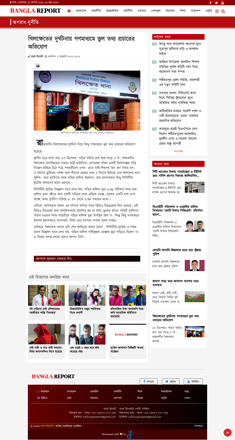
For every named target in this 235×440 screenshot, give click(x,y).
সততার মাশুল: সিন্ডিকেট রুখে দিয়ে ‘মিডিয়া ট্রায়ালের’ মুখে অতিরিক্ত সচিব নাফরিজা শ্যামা (177, 98)
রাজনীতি (96, 11)
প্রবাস (187, 398)
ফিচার (140, 398)
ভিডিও (43, 398)
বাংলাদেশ (81, 11)
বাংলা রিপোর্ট (46, 426)
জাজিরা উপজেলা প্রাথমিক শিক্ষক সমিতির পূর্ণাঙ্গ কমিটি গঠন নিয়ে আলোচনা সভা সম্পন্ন (179, 67)
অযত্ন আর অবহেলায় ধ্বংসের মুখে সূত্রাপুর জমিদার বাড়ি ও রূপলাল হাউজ (180, 49)
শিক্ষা (183, 11)
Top (228, 433)
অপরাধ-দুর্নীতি (26, 22)
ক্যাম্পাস (118, 398)
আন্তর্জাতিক (112, 11)
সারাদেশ (195, 11)
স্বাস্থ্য (186, 392)
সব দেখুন (178, 151)
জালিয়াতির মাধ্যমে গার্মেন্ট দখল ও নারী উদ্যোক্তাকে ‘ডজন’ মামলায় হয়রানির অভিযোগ (180, 116)
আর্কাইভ (44, 392)
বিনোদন (170, 11)
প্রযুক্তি (209, 11)
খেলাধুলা (156, 11)
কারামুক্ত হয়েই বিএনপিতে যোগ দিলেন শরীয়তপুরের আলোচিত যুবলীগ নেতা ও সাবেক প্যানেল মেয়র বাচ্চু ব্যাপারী (178, 136)
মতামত (142, 11)
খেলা (69, 398)
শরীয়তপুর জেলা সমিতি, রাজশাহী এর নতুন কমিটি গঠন (179, 82)
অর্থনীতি (128, 11)
